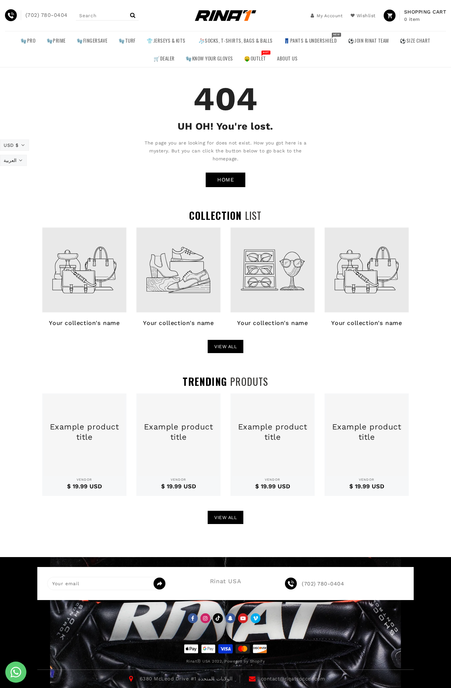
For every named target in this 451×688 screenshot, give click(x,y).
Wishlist (366, 15)
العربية (10, 160)
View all (225, 346)
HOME (225, 180)
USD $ (11, 145)
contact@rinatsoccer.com (293, 679)
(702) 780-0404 (323, 584)
